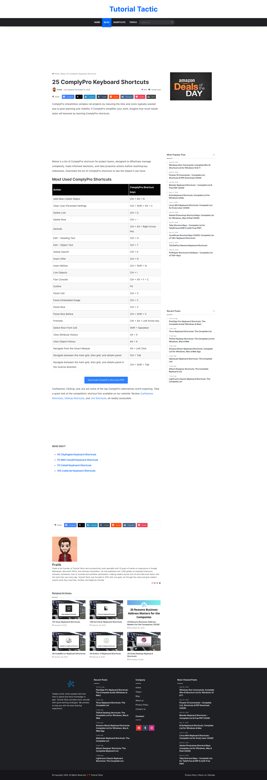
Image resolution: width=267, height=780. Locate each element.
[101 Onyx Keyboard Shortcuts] (69, 609)
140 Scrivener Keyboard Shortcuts (106, 622)
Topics (133, 22)
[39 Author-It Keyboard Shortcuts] (106, 641)
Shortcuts (119, 22)
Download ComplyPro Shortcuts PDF (106, 380)
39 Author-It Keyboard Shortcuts (105, 653)
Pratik (59, 90)
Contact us (140, 709)
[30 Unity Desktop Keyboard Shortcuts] (144, 641)
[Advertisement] (133, 48)
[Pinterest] (154, 583)
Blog (106, 22)
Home (97, 22)
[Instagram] (152, 583)
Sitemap (211, 775)
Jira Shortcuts (98, 398)
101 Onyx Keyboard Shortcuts (66, 622)
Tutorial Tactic (97, 775)
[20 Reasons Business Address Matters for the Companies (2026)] (144, 609)
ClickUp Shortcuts (74, 398)
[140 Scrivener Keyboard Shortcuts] (106, 609)
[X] (157, 583)
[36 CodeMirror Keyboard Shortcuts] (69, 641)
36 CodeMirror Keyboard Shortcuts (69, 653)
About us (140, 700)
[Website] (160, 583)
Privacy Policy (142, 705)
